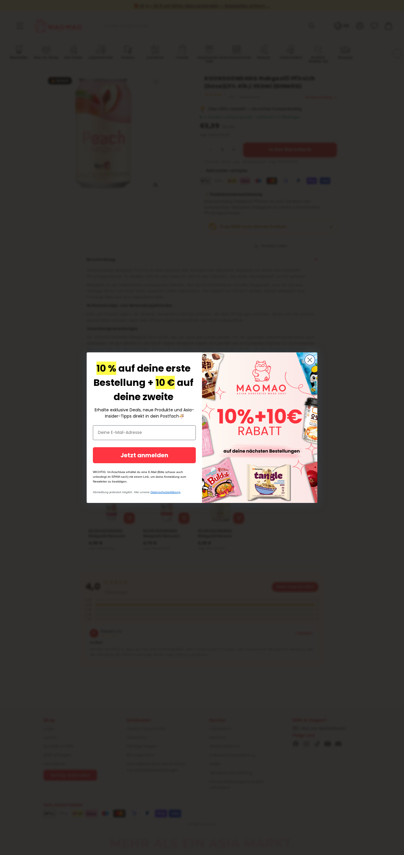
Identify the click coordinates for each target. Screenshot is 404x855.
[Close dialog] (310, 360)
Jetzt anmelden (144, 455)
